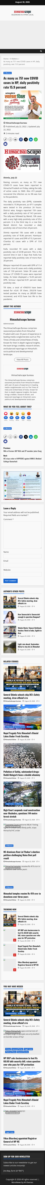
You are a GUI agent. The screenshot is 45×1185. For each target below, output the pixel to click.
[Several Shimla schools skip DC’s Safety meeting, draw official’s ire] (22, 678)
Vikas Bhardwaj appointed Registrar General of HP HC (9, 965)
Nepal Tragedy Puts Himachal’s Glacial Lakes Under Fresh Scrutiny (20, 734)
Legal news (10, 804)
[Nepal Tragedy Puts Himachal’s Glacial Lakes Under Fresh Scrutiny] (22, 717)
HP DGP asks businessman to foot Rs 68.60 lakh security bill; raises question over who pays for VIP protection (9, 935)
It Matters (7, 73)
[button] (5, 139)
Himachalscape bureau (16, 123)
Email (5, 561)
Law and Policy (11, 688)
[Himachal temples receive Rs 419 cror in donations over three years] (22, 877)
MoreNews (16, 1182)
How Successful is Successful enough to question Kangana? (9, 617)
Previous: (22, 449)
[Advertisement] (22, 35)
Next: (22, 458)
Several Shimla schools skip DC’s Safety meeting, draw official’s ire (9, 602)
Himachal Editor (10, 739)
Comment (8, 519)
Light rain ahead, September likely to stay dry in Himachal (9, 647)
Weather (30, 727)
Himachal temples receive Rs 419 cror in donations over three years (22, 895)
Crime (8, 1049)
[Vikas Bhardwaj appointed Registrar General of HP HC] (22, 1122)
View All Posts (22, 359)
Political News (11, 1052)
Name (6, 552)
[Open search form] (41, 51)
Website (6, 570)
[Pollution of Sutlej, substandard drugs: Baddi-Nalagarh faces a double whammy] (22, 755)
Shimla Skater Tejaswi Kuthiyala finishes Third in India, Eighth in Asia (9, 632)
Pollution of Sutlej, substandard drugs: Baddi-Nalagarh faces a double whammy (21, 773)
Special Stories (20, 727)
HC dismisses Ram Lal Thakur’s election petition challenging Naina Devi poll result (21, 855)
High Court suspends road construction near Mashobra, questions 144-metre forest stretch (21, 813)
